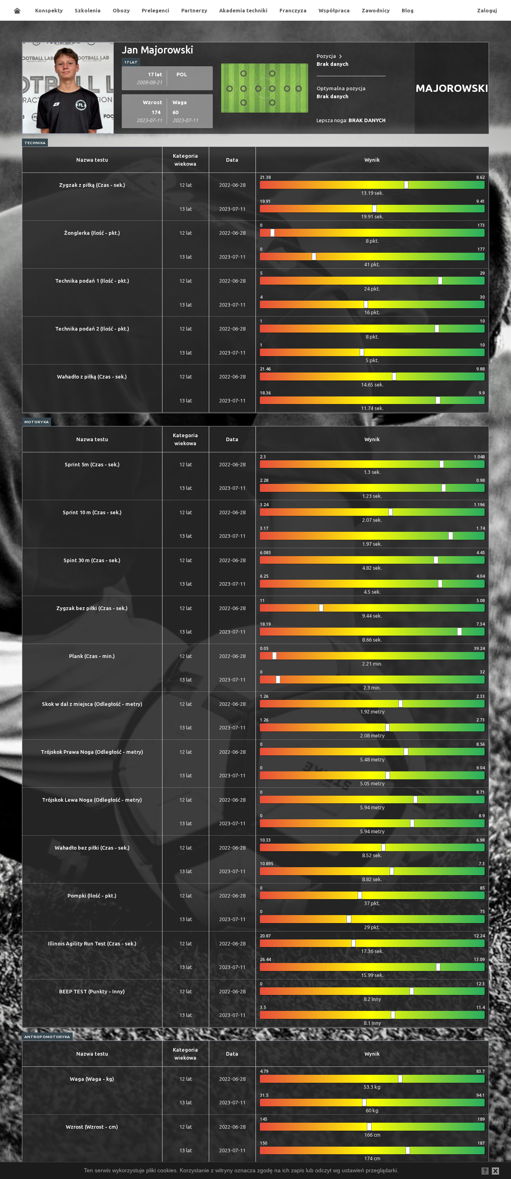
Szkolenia (88, 10)
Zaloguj (487, 10)
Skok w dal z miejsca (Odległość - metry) (92, 704)
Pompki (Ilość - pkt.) (92, 895)
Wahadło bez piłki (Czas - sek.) (92, 847)
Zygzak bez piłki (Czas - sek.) (92, 608)
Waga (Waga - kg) (92, 1079)
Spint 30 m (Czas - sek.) (92, 560)
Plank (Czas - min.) (92, 656)
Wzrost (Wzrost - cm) (92, 1126)
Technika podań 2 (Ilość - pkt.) (92, 328)
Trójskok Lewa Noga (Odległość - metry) (92, 800)
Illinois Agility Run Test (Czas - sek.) (92, 943)
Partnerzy (194, 10)
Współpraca (334, 10)
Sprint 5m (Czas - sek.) (92, 464)
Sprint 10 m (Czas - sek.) (92, 512)
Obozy (121, 10)
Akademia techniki (243, 10)
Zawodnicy (376, 10)
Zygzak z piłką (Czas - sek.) (92, 185)
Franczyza (293, 10)
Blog (408, 10)
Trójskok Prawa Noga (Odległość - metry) (92, 752)
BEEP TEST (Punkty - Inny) (92, 991)
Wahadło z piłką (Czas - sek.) (92, 376)
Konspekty (49, 10)
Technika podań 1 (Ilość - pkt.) (92, 280)
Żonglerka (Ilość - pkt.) (92, 233)
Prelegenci (155, 10)
